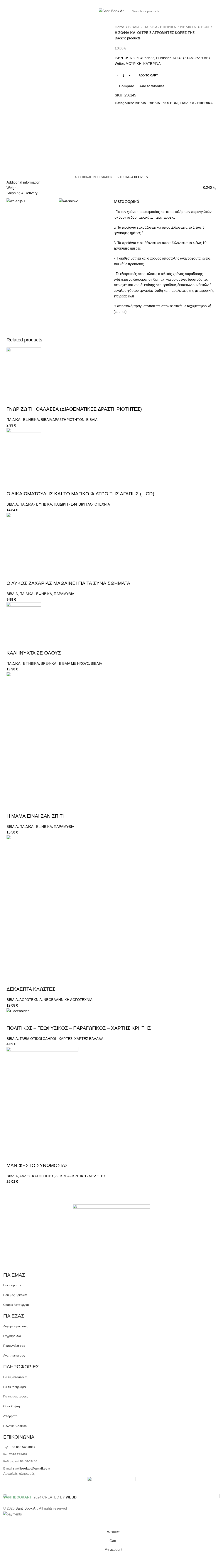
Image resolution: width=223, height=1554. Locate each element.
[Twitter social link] (105, 3)
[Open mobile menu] (5, 11)
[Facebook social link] (99, 3)
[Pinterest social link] (110, 3)
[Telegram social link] (122, 3)
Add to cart (148, 75)
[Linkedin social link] (116, 3)
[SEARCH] (215, 11)
